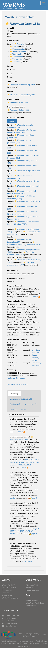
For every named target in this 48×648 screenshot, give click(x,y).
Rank (9, 74)
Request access (32, 590)
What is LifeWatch (9, 588)
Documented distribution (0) (21, 399)
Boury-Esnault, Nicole (35, 357)
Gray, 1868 (22, 85)
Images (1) (25, 409)
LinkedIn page (11, 623)
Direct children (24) (15, 117)
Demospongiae (18, 49)
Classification (13, 41)
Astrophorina (17, 57)
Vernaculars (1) (31, 404)
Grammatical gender (16, 278)
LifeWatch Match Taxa (35, 603)
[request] (34, 498)
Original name (13, 99)
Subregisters (7, 590)
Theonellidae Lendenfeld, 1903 (22, 95)
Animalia (20, 44)
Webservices (31, 605)
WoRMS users (8, 595)
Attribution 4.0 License (16, 378)
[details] (35, 297)
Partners (5, 593)
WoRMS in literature (10, 598)
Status (10, 66)
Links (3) (13, 409)
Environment (12, 271)
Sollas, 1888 (19, 110)
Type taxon (12, 81)
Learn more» (44, 635)
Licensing (11, 370)
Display (11, 121)
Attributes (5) (15, 404)
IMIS (24, 561)
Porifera (15, 46)
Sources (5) (14, 394)
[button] (7, 23)
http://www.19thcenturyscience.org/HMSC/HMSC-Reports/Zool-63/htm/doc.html (24, 462)
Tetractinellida (18, 54)
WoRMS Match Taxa (34, 600)
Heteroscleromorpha (20, 52)
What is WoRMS (8, 585)
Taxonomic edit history (17, 339)
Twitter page (11, 618)
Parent (10, 92)
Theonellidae (17, 59)
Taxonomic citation (15, 301)
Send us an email (13, 616)
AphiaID (10, 28)
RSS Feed (10, 621)
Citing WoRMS (32, 585)
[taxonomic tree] (13, 385)
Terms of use (31, 588)
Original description (16, 286)
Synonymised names (16, 107)
